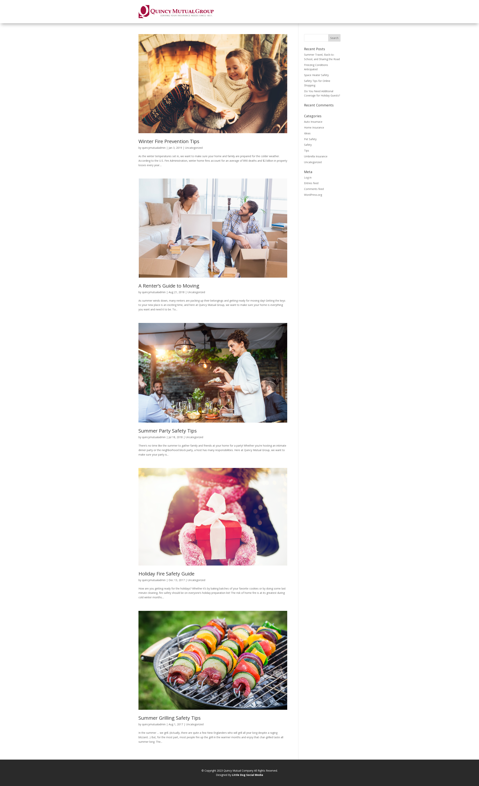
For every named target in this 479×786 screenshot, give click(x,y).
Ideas (307, 133)
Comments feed (314, 189)
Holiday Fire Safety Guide (166, 573)
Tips (306, 150)
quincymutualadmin (154, 147)
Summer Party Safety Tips (167, 430)
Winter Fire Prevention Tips (168, 141)
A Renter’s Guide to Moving (168, 285)
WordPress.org (313, 194)
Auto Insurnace (313, 121)
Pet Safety (310, 139)
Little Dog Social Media (247, 775)
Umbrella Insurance (315, 156)
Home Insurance (314, 127)
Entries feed (311, 183)
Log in (308, 177)
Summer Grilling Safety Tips (169, 717)
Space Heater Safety (316, 75)
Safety (308, 144)
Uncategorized (194, 147)
